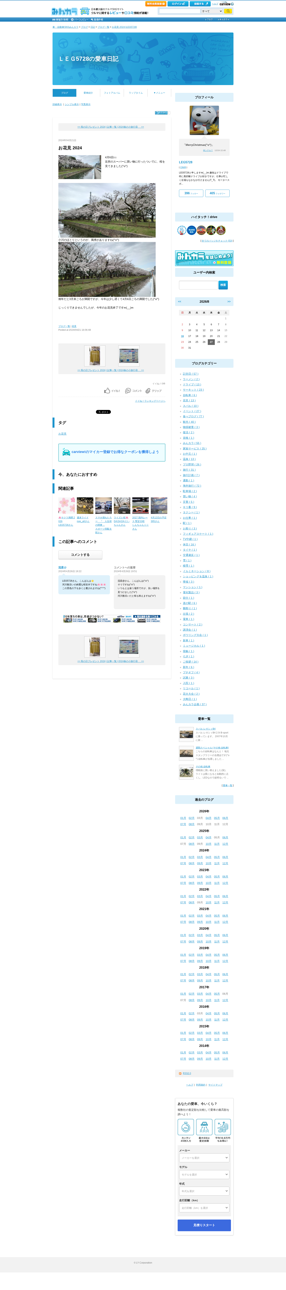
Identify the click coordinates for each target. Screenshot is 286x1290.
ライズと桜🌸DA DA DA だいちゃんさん (122, 521)
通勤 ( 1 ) (188, 480)
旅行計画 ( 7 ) (191, 475)
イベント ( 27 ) (192, 411)
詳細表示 (57, 104)
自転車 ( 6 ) (190, 395)
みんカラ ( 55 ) (192, 443)
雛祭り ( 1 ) (190, 608)
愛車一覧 (227, 785)
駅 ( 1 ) (187, 523)
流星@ (62, 567)
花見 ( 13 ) (189, 400)
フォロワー (217, 193)
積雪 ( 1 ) (188, 565)
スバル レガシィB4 (206, 728)
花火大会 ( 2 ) (191, 693)
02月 (192, 818)
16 (182, 336)
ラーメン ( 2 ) (191, 379)
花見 (74, 326)
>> (229, 301)
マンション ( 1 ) (192, 587)
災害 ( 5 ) (188, 501)
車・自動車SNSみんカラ (65, 27)
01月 (183, 818)
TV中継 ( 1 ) (190, 539)
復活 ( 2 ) (188, 432)
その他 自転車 (203, 766)
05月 (217, 818)
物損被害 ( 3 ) (191, 427)
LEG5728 (185, 162)
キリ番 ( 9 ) (190, 507)
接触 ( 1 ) (188, 651)
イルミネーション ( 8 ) (197, 571)
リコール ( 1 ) (191, 688)
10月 (208, 843)
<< (179, 301)
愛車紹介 (88, 92)
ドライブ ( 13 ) (192, 384)
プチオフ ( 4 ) (191, 672)
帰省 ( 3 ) (188, 581)
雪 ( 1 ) (187, 560)
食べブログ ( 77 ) (193, 416)
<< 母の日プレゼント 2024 (91, 127)
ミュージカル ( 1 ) (194, 645)
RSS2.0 (187, 1073)
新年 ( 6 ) (188, 667)
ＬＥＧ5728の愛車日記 (88, 58)
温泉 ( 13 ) (189, 459)
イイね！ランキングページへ (150, 401)
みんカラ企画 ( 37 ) (195, 704)
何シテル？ (208, 150)
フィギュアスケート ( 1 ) (198, 533)
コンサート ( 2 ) (192, 624)
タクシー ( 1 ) (191, 512)
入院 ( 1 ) (188, 683)
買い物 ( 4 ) (190, 496)
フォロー (191, 193)
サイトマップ (215, 1084)
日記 (92, 27)
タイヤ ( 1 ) (190, 549)
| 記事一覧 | (112, 127)
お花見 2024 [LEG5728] (124, 27)
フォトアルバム (112, 92)
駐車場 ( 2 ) (190, 491)
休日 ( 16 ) (189, 544)
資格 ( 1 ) (188, 437)
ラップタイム (136, 92)
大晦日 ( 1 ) (190, 699)
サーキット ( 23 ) (193, 389)
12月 (225, 843)
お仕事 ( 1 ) (190, 517)
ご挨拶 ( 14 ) (190, 661)
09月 (200, 863)
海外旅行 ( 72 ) (192, 485)
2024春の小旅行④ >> (131, 127)
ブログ (84, 27)
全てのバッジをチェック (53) (217, 240)
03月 (200, 837)
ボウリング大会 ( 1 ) (195, 635)
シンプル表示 (72, 104)
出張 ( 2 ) (188, 613)
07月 (183, 824)
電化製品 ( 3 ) (191, 592)
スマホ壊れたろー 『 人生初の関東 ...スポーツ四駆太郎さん (103, 525)
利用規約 (200, 1084)
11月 (217, 843)
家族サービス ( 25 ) (195, 448)
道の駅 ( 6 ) (190, 603)
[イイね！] (161, 112)
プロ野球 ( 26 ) (192, 464)
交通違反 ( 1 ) (191, 555)
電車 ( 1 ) (188, 619)
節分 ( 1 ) (188, 597)
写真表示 (85, 104)
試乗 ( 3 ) (188, 677)
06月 (225, 818)
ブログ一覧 (103, 27)
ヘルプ (215, 4)
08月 (192, 824)
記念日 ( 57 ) (190, 373)
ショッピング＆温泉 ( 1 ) (198, 576)
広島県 (183, 167)
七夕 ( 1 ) (188, 656)
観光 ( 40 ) (189, 421)
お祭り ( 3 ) (190, 528)
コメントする (80, 554)
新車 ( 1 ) (188, 640)
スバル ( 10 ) (190, 405)
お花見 (62, 433)
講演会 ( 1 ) (190, 629)
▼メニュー (159, 92)
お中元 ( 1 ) (190, 453)
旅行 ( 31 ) (189, 469)
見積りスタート (204, 1225)
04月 (208, 818)
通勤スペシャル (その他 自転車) (212, 747)
